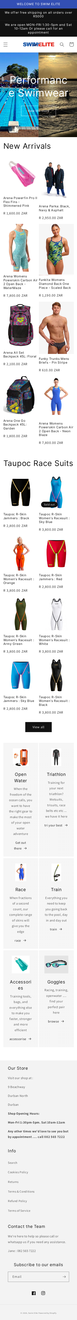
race (18, 940)
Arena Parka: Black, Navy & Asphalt (54, 208)
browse (53, 1021)
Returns (13, 1182)
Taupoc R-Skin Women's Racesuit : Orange (18, 579)
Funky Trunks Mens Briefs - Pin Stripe (54, 361)
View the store (38, 111)
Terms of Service (19, 1210)
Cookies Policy (18, 1172)
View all (38, 727)
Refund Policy (17, 1201)
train (53, 929)
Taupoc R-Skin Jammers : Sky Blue (18, 699)
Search (12, 1163)
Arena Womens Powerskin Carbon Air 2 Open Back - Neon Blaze (56, 429)
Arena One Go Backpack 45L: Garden (15, 424)
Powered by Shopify (47, 1313)
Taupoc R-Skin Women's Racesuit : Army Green (18, 640)
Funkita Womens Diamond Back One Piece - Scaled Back (55, 283)
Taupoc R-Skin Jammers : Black (16, 516)
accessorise (17, 1039)
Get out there (20, 845)
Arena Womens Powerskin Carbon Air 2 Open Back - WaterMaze (20, 282)
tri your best (53, 825)
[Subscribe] (64, 1277)
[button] (5, 44)
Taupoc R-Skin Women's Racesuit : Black (54, 701)
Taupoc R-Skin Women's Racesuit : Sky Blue (54, 518)
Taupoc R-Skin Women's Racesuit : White (54, 640)
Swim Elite (33, 1313)
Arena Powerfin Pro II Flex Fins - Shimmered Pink (20, 202)
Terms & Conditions (21, 1191)
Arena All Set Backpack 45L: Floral (20, 354)
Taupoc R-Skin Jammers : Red (50, 577)
